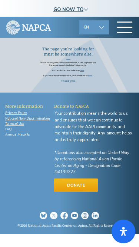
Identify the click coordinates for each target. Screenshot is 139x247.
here (90, 75)
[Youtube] (74, 215)
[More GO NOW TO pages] (86, 9)
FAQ (8, 129)
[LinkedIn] (95, 215)
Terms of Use (14, 123)
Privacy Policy (16, 113)
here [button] (82, 70)
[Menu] (125, 27)
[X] (53, 215)
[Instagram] (85, 215)
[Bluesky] (43, 215)
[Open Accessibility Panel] (123, 231)
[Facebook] (64, 215)
